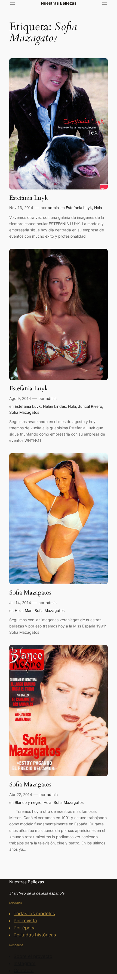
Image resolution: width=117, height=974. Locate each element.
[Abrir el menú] (12, 3)
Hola (98, 207)
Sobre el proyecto (33, 956)
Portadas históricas (35, 935)
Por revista (25, 920)
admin (53, 207)
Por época (25, 927)
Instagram (24, 963)
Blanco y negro (28, 802)
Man (28, 610)
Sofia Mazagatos (24, 412)
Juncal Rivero (90, 406)
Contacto (23, 970)
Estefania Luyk (28, 198)
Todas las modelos (34, 913)
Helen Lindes (54, 406)
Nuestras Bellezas (58, 3)
